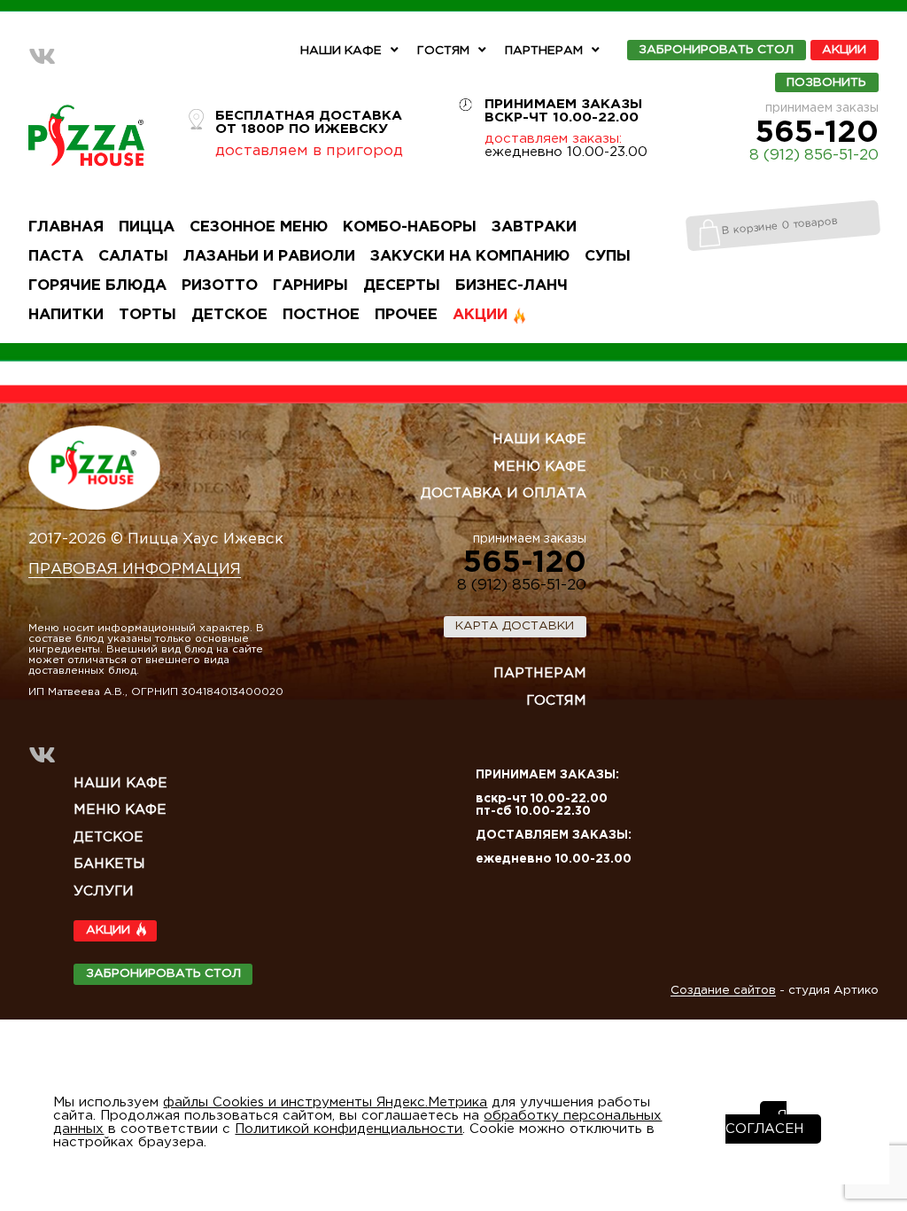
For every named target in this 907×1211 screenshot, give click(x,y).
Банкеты (109, 864)
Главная (66, 227)
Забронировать (716, 50)
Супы (608, 256)
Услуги (104, 891)
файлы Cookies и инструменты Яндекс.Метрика (325, 1102)
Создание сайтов (723, 990)
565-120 (817, 133)
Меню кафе (539, 467)
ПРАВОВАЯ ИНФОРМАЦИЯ (134, 569)
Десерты (401, 286)
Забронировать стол (163, 973)
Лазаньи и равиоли (269, 256)
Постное (321, 315)
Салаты (133, 256)
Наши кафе (341, 50)
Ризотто (220, 286)
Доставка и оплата (503, 493)
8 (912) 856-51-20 (814, 155)
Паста (55, 256)
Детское (229, 315)
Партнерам (544, 50)
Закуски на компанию (470, 256)
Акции (844, 50)
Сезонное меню (259, 227)
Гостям (443, 50)
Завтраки (534, 227)
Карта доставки (514, 626)
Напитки (66, 315)
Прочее (406, 315)
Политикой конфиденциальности (348, 1129)
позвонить (826, 82)
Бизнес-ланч (511, 286)
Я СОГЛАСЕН (764, 1122)
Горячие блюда (97, 286)
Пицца (146, 227)
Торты (147, 315)
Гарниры (310, 286)
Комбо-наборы (410, 227)
